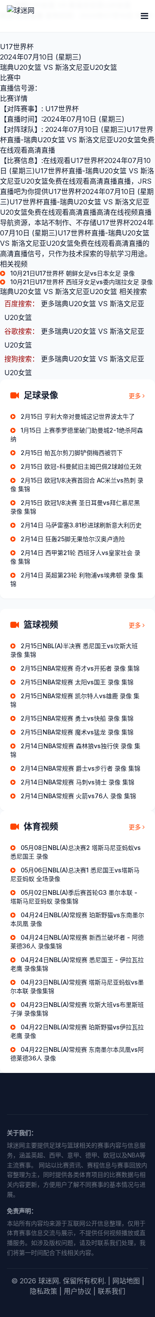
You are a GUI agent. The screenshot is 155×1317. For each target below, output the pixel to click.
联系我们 (111, 1291)
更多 (135, 395)
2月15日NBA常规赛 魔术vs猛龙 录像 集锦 (77, 732)
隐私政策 (43, 1291)
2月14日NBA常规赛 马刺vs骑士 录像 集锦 (77, 782)
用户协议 (77, 1291)
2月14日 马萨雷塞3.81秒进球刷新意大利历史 (81, 525)
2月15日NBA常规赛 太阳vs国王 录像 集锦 (77, 682)
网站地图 (126, 1280)
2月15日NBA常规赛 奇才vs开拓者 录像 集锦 (80, 668)
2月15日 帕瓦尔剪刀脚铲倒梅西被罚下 (72, 452)
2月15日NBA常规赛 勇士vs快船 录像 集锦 (77, 718)
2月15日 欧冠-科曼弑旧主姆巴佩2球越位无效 (81, 466)
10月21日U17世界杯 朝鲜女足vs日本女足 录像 (72, 273)
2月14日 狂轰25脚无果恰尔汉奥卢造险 (73, 538)
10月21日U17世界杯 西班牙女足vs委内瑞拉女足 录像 (81, 281)
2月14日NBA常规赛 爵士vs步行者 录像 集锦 (80, 768)
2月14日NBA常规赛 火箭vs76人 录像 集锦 (78, 796)
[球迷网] (50, 16)
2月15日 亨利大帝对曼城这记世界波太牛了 (78, 416)
